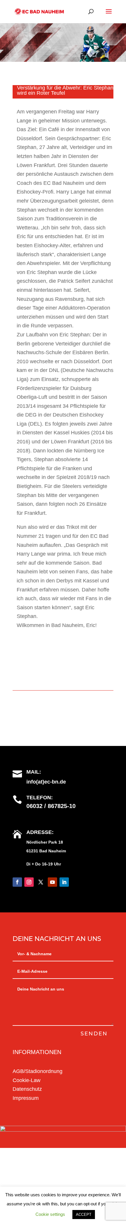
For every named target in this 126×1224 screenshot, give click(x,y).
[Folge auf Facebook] (17, 882)
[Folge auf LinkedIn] (64, 882)
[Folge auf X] (40, 882)
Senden (94, 1033)
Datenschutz (27, 1089)
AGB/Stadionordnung (37, 1071)
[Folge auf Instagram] (29, 882)
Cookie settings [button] (50, 1214)
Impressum (26, 1098)
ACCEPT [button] (83, 1214)
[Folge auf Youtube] (52, 882)
